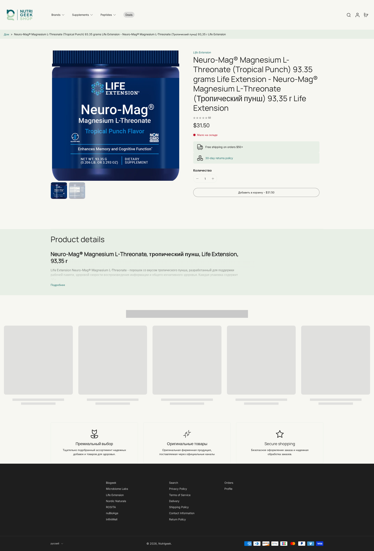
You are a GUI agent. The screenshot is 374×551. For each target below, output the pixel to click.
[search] (348, 15)
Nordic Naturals (116, 501)
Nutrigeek (164, 543)
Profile (228, 488)
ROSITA (111, 507)
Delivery (174, 501)
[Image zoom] (116, 115)
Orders (228, 482)
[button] (256, 192)
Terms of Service (180, 494)
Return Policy (177, 519)
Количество (202, 170)
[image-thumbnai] (59, 190)
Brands (55, 14)
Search (173, 482)
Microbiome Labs (117, 488)
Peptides (106, 14)
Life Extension (202, 52)
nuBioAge (112, 513)
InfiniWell (111, 519)
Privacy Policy (178, 488)
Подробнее (58, 284)
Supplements (80, 14)
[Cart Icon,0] (366, 15)
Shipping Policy (179, 507)
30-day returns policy (219, 158)
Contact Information (181, 513)
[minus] (197, 178)
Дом (6, 34)
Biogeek (111, 482)
